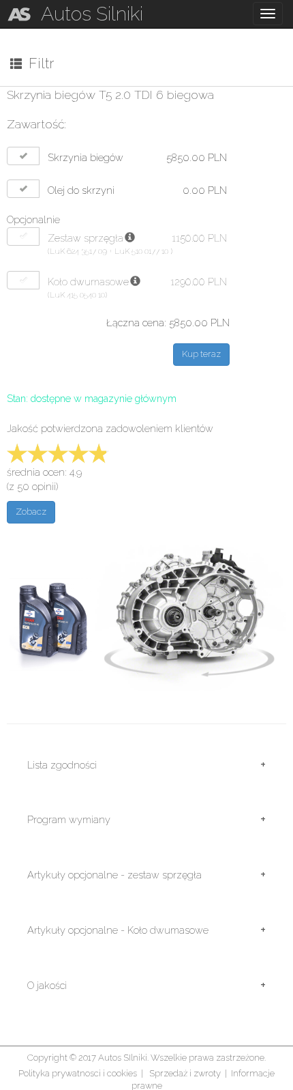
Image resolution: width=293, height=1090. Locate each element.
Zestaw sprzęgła (85, 238)
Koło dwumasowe (88, 281)
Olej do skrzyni (81, 190)
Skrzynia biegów (85, 157)
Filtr (38, 63)
